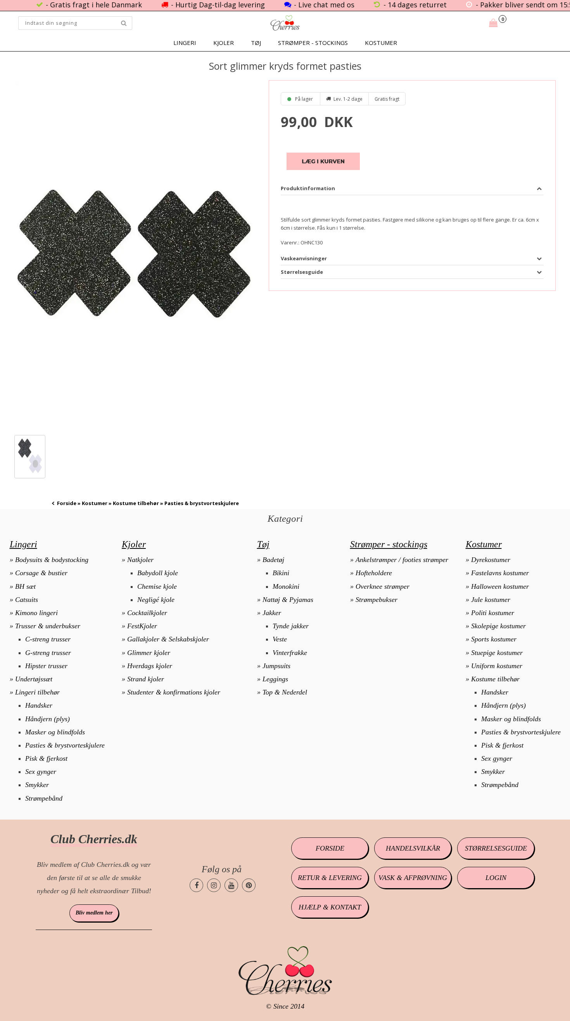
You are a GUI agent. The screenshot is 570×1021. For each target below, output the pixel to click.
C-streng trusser (48, 639)
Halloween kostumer (500, 586)
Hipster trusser (46, 666)
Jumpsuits (276, 666)
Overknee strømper (382, 586)
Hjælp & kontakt (330, 907)
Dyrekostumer (490, 560)
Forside (66, 503)
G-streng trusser (48, 653)
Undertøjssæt (33, 679)
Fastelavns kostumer (500, 573)
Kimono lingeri (36, 613)
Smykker (37, 785)
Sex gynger (40, 771)
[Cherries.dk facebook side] (196, 885)
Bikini (281, 573)
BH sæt (25, 586)
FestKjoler (142, 626)
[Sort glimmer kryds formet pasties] (133, 254)
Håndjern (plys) (47, 719)
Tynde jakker (291, 626)
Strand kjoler (145, 679)
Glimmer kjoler (148, 653)
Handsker (38, 705)
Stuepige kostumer (497, 653)
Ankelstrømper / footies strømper (402, 560)
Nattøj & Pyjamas (288, 599)
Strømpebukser (376, 599)
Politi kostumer (492, 613)
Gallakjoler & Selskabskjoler (168, 639)
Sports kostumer (493, 639)
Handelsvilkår (413, 848)
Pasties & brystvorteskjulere (65, 745)
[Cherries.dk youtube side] (231, 885)
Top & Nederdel (285, 692)
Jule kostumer (490, 599)
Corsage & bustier (41, 573)
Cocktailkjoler (147, 613)
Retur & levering (330, 878)
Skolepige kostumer (498, 626)
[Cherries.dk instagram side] (214, 885)
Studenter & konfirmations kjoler (173, 692)
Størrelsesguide (496, 848)
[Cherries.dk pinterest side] (249, 885)
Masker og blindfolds (55, 732)
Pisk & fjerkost (46, 758)
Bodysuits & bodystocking (51, 560)
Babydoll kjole (157, 573)
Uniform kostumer (496, 666)
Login (495, 878)
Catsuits (26, 599)
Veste (280, 639)
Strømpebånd (43, 798)
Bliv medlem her (94, 913)
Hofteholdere (374, 573)
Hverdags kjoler (149, 666)
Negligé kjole (155, 599)
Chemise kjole (157, 586)
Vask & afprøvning (412, 878)
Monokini (286, 586)
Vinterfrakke (290, 653)
